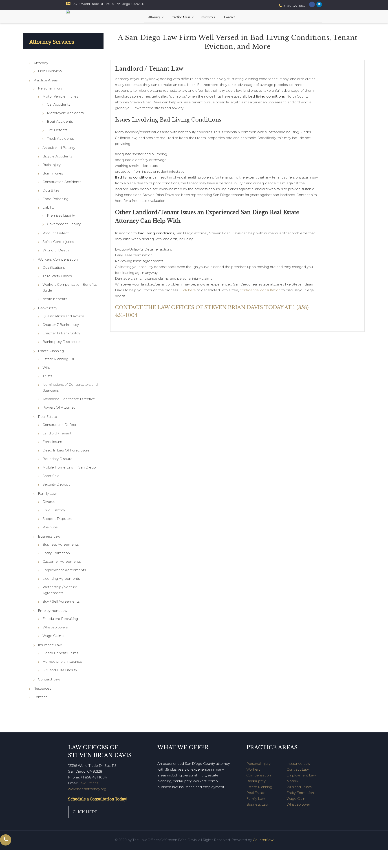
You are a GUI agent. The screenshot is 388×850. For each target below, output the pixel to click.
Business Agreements (60, 544)
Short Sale (51, 476)
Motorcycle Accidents (65, 113)
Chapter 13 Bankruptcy (61, 333)
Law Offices (88, 783)
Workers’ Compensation (58, 259)
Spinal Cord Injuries (58, 242)
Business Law (49, 536)
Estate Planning (51, 351)
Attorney (40, 63)
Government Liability (64, 224)
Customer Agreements (61, 561)
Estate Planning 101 (58, 359)
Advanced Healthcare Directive (68, 399)
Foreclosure (52, 442)
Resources (42, 688)
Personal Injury (50, 88)
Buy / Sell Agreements (60, 601)
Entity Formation (56, 553)
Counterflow (263, 840)
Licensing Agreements (61, 578)
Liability (48, 207)
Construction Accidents (61, 182)
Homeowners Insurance (62, 661)
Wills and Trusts (299, 787)
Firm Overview (50, 71)
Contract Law (49, 679)
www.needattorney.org (87, 789)
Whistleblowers (55, 627)
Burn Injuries (52, 173)
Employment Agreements (64, 570)
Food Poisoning (55, 199)
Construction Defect (59, 425)
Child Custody (53, 510)
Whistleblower (298, 804)
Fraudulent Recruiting (60, 619)
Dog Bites (50, 190)
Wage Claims (53, 636)
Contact (40, 697)
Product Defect (55, 233)
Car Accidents (58, 104)
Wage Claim (296, 798)
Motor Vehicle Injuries (60, 96)
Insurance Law (50, 645)
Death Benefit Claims (60, 653)
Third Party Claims (57, 276)
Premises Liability (61, 215)
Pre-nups (49, 527)
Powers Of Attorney (58, 407)
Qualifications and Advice (63, 316)
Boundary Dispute (57, 459)
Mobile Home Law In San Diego (69, 467)
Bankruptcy (47, 308)
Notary (292, 781)
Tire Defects (57, 130)
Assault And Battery (58, 148)
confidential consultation (260, 290)
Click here (187, 290)
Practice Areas (45, 80)
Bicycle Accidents (57, 156)
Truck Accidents (60, 138)
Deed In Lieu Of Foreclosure (66, 450)
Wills (46, 367)
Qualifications (53, 267)
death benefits (54, 299)
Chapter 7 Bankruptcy (60, 325)
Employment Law (52, 610)
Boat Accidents (60, 121)
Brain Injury (51, 165)
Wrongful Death (55, 250)
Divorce (48, 501)
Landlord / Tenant (56, 433)
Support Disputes (56, 519)
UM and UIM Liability (59, 670)
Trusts (47, 376)
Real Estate (47, 416)
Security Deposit (56, 484)
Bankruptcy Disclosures (61, 342)
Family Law (47, 493)
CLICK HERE (85, 811)
